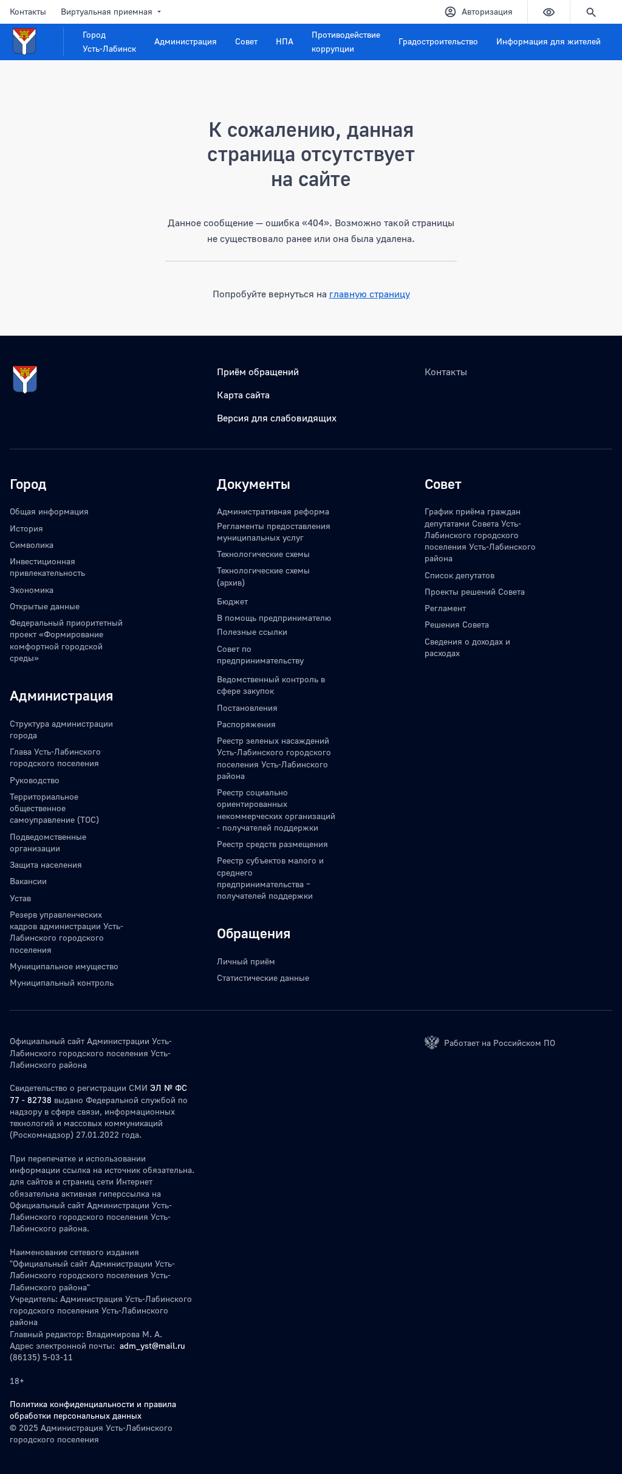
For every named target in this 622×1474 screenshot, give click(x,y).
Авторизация (487, 11)
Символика (31, 544)
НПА (284, 41)
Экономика (31, 589)
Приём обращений (258, 371)
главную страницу (369, 294)
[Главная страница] (37, 42)
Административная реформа (273, 511)
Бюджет (232, 601)
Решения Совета (457, 624)
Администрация (185, 41)
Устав (20, 898)
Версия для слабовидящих (277, 418)
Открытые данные (45, 606)
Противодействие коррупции (346, 41)
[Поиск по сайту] (591, 12)
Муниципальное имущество (64, 966)
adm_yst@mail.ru (152, 1345)
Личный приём (246, 961)
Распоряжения (246, 724)
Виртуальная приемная (106, 11)
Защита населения (46, 864)
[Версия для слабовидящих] (548, 12)
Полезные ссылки (252, 631)
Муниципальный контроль (62, 982)
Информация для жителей (548, 41)
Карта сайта (243, 395)
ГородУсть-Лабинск (109, 41)
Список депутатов (459, 575)
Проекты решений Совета (475, 591)
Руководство (35, 780)
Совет (246, 41)
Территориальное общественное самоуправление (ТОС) (54, 808)
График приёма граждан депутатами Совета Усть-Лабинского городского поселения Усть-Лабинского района (480, 534)
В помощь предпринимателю (274, 617)
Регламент (445, 608)
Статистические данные (263, 977)
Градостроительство (438, 41)
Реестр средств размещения (272, 844)
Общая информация (49, 511)
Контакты (28, 11)
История (26, 528)
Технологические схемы (263, 553)
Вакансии (28, 881)
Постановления (247, 707)
